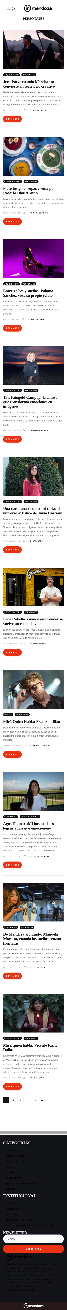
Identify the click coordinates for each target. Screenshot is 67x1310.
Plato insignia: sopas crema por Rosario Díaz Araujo (29, 190)
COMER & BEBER (12, 181)
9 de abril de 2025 (11, 541)
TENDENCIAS (27, 927)
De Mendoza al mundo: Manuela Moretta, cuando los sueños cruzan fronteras (32, 939)
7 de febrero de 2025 (13, 745)
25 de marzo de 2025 (12, 643)
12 (35, 1099)
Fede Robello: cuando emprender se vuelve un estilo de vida (33, 621)
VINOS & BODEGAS (30, 817)
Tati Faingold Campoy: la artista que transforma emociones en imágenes (30, 402)
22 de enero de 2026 (12, 110)
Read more (12, 119)
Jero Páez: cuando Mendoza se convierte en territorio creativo (29, 84)
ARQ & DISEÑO (11, 75)
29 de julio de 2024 (12, 1078)
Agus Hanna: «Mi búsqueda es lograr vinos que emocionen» (28, 825)
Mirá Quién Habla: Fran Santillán (31, 721)
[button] (9, 9)
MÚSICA (8, 714)
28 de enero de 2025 (12, 856)
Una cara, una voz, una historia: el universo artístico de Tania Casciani (32, 510)
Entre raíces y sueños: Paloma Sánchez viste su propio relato (28, 293)
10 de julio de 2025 (11, 319)
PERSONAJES (29, 75)
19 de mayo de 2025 (12, 430)
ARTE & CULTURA (12, 390)
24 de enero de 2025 (12, 967)
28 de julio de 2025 (12, 213)
